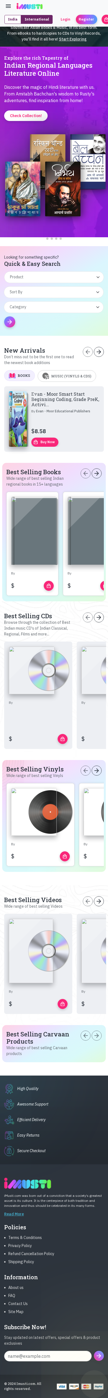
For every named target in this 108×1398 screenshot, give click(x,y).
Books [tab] (24, 375)
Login (65, 19)
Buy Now (44, 442)
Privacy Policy (20, 1245)
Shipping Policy (21, 1261)
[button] (47, 239)
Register (86, 19)
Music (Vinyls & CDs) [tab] (71, 376)
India (12, 19)
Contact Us (18, 1303)
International (37, 19)
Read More (14, 1214)
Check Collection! (54, 222)
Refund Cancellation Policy (31, 1253)
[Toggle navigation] (8, 6)
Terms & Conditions (25, 1237)
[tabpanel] (54, 419)
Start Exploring (73, 39)
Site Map (16, 1311)
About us (16, 1287)
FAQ (11, 1295)
